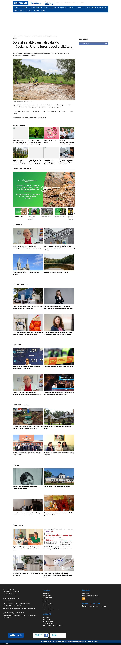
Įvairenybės (63, 7)
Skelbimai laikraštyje (48, 623)
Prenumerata (46, 619)
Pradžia (14, 36)
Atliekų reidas (54, 7)
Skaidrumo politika (47, 608)
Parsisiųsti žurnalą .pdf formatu (90, 595)
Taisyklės (45, 602)
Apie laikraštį (46, 617)
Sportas (86, 7)
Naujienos (16, 7)
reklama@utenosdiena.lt (28, 608)
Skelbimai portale (47, 597)
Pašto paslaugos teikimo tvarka (51, 610)
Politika (43, 11)
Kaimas (93, 7)
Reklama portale (68, 2)
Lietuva (16, 11)
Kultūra (38, 7)
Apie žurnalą (85, 593)
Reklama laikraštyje (48, 621)
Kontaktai (82, 2)
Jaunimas (79, 7)
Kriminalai (71, 7)
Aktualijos (31, 7)
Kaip (106, 43)
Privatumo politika (47, 604)
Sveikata (28, 11)
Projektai (36, 11)
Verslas (45, 7)
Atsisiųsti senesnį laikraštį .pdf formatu (53, 625)
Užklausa (45, 606)
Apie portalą (59, 2)
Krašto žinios (101, 7)
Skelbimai (75, 2)
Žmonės (23, 7)
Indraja (22, 11)
